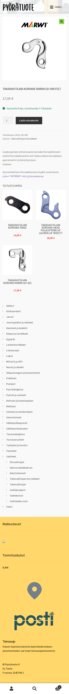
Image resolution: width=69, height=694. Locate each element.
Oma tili (11, 688)
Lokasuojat (12, 350)
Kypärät (10, 339)
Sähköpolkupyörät (16, 423)
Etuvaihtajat (17, 462)
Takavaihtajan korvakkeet (24, 138)
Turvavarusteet (15, 439)
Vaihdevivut (16, 495)
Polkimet (11, 378)
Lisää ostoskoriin (29, 120)
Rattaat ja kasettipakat (19, 400)
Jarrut (9, 316)
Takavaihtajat (18, 484)
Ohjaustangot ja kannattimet (23, 372)
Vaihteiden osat (19, 501)
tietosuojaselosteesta (43, 650)
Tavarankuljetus (15, 434)
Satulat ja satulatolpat (19, 411)
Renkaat (11, 406)
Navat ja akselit (15, 367)
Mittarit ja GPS (14, 361)
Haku (34, 688)
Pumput (10, 383)
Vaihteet (11, 456)
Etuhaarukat (13, 311)
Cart (53, 686)
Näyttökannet (18, 473)
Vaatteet (11, 450)
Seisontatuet (13, 417)
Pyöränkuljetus (14, 389)
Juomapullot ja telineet (19, 322)
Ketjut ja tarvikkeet (17, 333)
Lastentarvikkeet (16, 344)
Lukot (9, 356)
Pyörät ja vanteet (16, 395)
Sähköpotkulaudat (17, 428)
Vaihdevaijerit (18, 490)
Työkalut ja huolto (17, 445)
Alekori (10, 305)
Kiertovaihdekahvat (21, 467)
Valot (9, 506)
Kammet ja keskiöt (16, 328)
